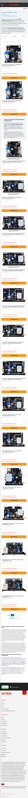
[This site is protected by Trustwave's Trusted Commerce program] (5, 687)
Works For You (4, 725)
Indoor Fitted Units (20, 41)
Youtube (4, 756)
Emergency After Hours (5, 752)
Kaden (2, 702)
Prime (2, 706)
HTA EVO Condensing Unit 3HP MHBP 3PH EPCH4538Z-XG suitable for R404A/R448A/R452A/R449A (11, 451)
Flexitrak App (3, 731)
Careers (2, 719)
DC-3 (2, 704)
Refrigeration (6, 41)
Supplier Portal (4, 723)
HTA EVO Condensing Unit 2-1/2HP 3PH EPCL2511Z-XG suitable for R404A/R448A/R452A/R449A (13, 270)
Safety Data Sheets (5, 708)
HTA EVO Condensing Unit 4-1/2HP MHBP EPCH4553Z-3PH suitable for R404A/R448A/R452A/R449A (11, 415)
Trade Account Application (6, 737)
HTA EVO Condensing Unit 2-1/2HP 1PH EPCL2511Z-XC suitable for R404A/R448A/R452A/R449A (13, 234)
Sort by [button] (14, 36)
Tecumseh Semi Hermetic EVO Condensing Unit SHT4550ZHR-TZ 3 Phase (12, 524)
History (2, 717)
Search (25, 8)
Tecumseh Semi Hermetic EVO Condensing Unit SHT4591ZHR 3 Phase (12, 560)
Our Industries (4, 721)
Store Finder (3, 748)
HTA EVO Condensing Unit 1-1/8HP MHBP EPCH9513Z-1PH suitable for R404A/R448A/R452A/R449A (11, 101)
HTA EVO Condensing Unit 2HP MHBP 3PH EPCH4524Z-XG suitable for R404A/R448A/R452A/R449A (11, 488)
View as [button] (5, 36)
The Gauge (3, 741)
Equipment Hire (4, 733)
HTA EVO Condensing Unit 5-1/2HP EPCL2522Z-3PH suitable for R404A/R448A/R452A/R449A (14, 379)
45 (19, 615)
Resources (3, 739)
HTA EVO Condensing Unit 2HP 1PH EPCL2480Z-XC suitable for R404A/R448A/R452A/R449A (13, 162)
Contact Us (3, 750)
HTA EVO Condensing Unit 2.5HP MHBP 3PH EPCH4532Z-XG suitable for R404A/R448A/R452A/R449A (12, 198)
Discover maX (4, 735)
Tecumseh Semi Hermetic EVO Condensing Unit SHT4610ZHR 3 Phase (12, 596)
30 (15, 615)
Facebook (4, 754)
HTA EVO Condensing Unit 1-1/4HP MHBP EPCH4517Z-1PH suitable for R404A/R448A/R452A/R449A (11, 65)
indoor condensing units (13, 663)
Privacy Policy (4, 796)
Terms (9, 796)
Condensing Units (13, 41)
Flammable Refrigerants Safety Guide (8, 710)
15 (12, 615)
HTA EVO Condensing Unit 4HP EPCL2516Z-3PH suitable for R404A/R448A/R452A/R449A (13, 343)
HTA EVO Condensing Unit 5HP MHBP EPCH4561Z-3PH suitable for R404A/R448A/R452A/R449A (13, 306)
